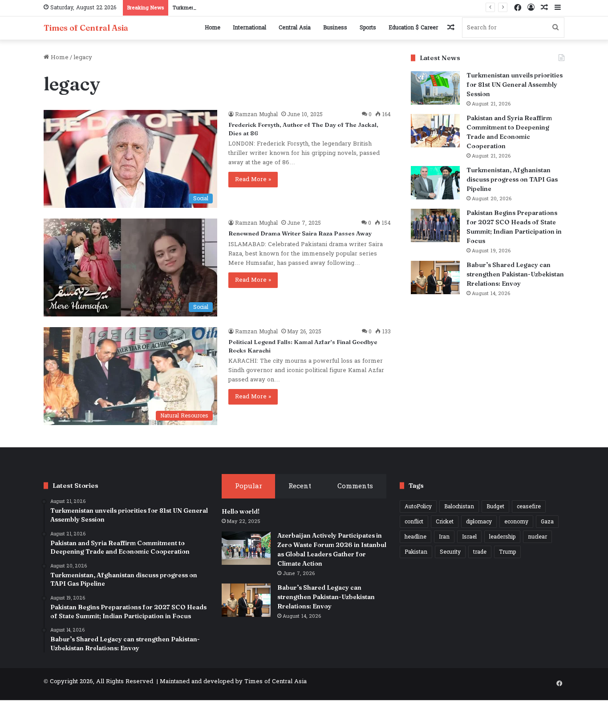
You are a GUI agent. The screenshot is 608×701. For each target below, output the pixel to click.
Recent (299, 486)
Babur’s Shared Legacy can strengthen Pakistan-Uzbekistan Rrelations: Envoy (515, 274)
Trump (507, 552)
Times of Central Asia (275, 681)
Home (212, 27)
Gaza (547, 522)
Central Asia (295, 27)
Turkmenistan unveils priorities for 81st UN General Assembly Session (514, 84)
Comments (355, 486)
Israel (469, 537)
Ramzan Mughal (256, 114)
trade (479, 552)
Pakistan (416, 552)
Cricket (445, 522)
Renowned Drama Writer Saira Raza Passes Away (300, 233)
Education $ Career (413, 27)
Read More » (253, 179)
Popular (248, 486)
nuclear (537, 537)
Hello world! (240, 511)
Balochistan (459, 506)
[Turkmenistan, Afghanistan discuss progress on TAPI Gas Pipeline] (435, 182)
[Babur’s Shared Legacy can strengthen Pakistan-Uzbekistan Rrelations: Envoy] (435, 277)
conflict (414, 522)
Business (335, 27)
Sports (368, 27)
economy (516, 522)
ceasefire (529, 506)
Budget (495, 506)
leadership (502, 537)
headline (415, 537)
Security (450, 552)
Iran (444, 537)
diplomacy (479, 522)
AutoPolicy (418, 506)
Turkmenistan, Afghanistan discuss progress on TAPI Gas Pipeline (512, 179)
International (249, 27)
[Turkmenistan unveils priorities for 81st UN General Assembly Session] (435, 88)
